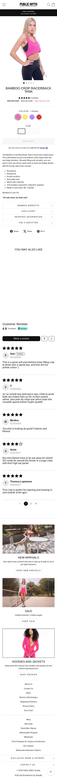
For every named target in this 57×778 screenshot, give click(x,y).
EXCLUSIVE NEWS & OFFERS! (28, 758)
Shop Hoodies (28, 675)
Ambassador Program (28, 733)
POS (17, 775)
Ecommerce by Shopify (32, 775)
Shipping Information (28, 217)
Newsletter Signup (28, 728)
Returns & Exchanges (28, 697)
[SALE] (28, 592)
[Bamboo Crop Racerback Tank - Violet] (14, 305)
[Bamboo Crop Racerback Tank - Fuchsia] (7, 305)
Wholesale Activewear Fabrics (28, 750)
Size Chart (29, 211)
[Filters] (44, 338)
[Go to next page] (36, 504)
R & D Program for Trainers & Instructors (28, 742)
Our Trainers (28, 746)
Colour (28, 111)
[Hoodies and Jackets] (28, 643)
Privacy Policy (28, 706)
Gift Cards (28, 724)
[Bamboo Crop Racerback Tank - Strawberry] (17, 305)
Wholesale (28, 737)
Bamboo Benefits (28, 206)
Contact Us (28, 689)
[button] (24, 98)
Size (28, 126)
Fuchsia (18, 117)
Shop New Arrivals (28, 571)
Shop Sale (28, 621)
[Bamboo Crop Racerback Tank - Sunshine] (11, 305)
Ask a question (28, 223)
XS (21, 131)
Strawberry (39, 117)
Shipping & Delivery (28, 702)
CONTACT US (27, 765)
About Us (28, 684)
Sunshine (25, 117)
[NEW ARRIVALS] (28, 539)
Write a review (21, 338)
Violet (32, 117)
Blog (28, 720)
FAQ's (28, 693)
